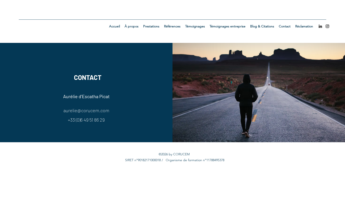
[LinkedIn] (320, 26)
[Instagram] (327, 26)
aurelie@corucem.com (86, 110)
